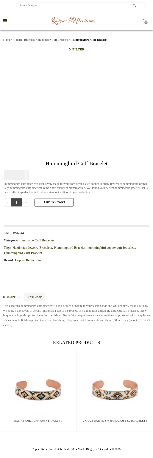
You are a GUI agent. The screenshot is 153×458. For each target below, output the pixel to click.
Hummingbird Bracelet (69, 247)
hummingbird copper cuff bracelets (111, 247)
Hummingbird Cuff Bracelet (23, 253)
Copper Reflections (72, 20)
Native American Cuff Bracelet (38, 420)
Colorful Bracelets (24, 39)
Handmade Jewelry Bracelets (32, 247)
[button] (5, 20)
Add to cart (54, 202)
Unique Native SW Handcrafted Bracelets (114, 420)
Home (6, 39)
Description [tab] (11, 297)
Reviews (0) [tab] (34, 297)
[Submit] (134, 5)
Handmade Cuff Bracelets (53, 39)
